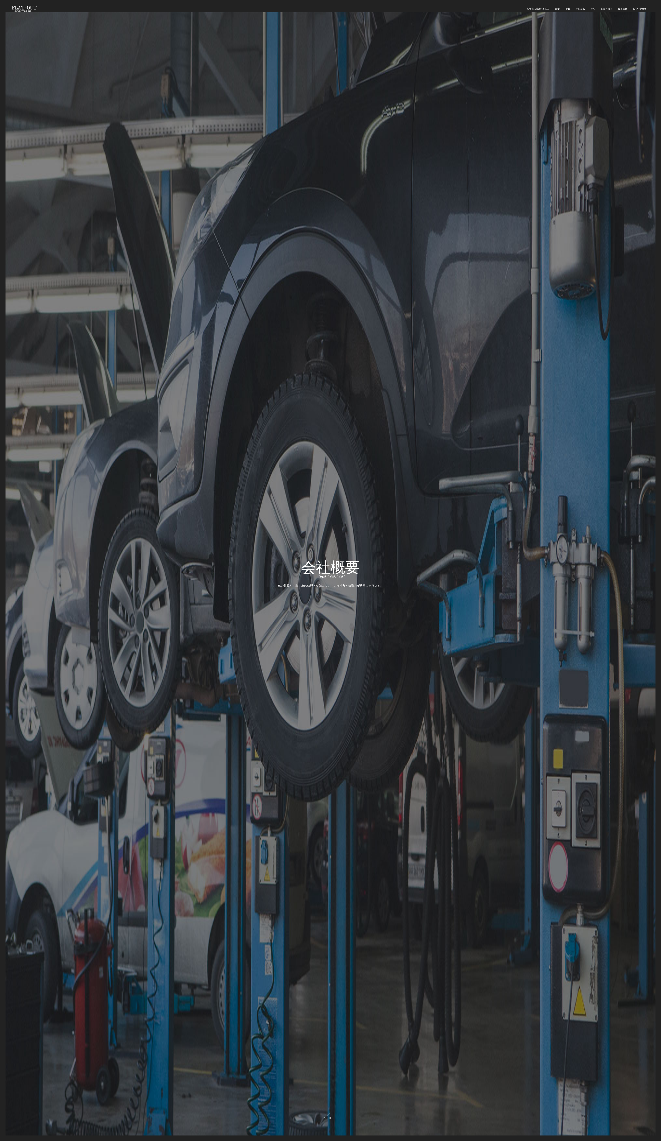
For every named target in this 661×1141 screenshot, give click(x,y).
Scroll (327, 1118)
